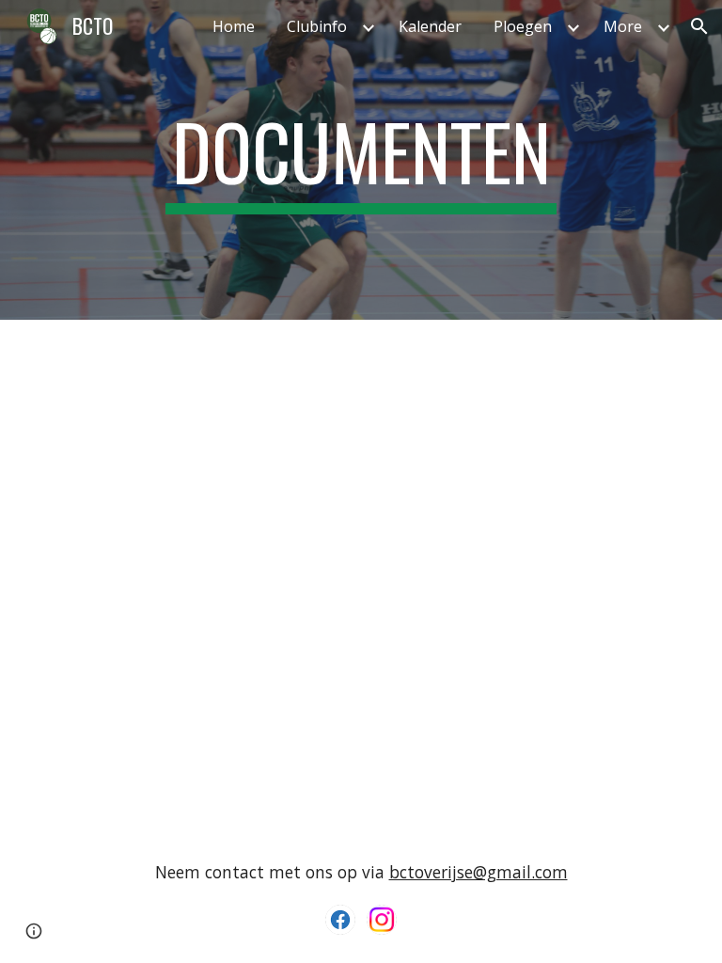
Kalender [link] (430, 26)
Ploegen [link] (523, 26)
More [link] (623, 26)
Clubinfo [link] (317, 26)
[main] (360, 160)
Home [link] (233, 26)
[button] (699, 26)
